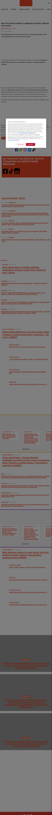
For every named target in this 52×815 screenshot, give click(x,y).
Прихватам (30, 144)
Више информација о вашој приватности (27, 132)
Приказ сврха (21, 144)
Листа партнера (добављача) (14, 140)
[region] (26, 133)
